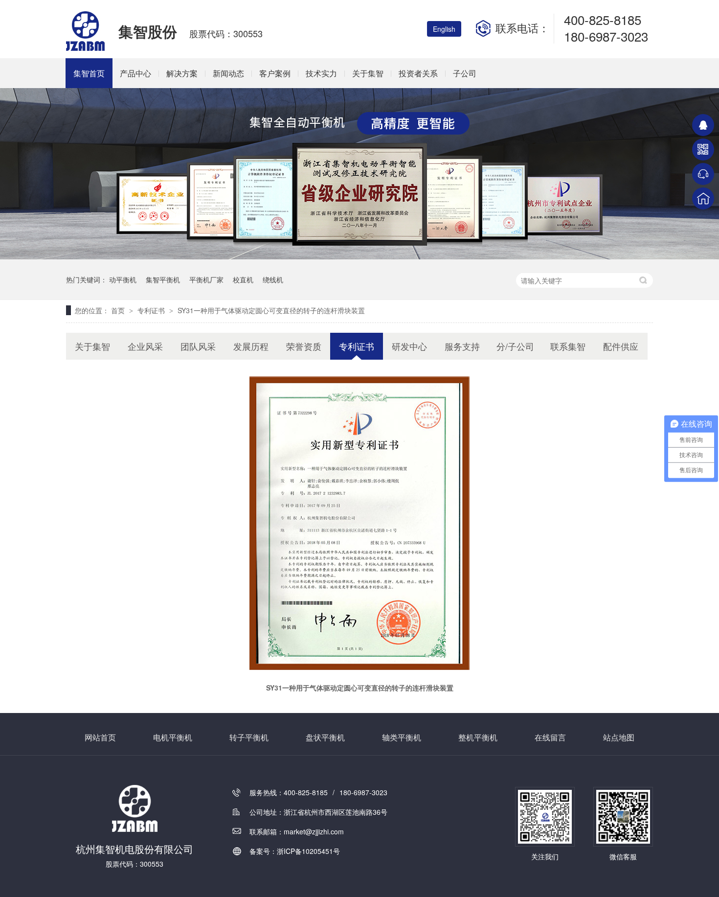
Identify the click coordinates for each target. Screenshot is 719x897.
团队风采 (198, 346)
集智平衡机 (163, 279)
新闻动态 (228, 73)
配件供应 (620, 346)
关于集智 (367, 73)
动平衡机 (122, 279)
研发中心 (409, 346)
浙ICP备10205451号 (308, 851)
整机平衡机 (477, 737)
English (444, 29)
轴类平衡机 (401, 737)
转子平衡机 (249, 737)
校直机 (243, 279)
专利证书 (152, 310)
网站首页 (100, 737)
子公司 (464, 73)
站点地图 (618, 737)
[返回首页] (703, 198)
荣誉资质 (303, 346)
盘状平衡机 (325, 737)
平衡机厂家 (206, 279)
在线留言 (550, 737)
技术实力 (321, 73)
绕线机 (273, 279)
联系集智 (567, 346)
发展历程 (251, 346)
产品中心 (135, 73)
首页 (119, 310)
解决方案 (182, 73)
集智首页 (89, 73)
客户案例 (275, 73)
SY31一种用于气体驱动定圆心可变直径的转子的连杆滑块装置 (271, 310)
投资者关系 (418, 73)
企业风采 (145, 346)
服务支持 (462, 346)
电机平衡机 (172, 737)
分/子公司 (515, 346)
